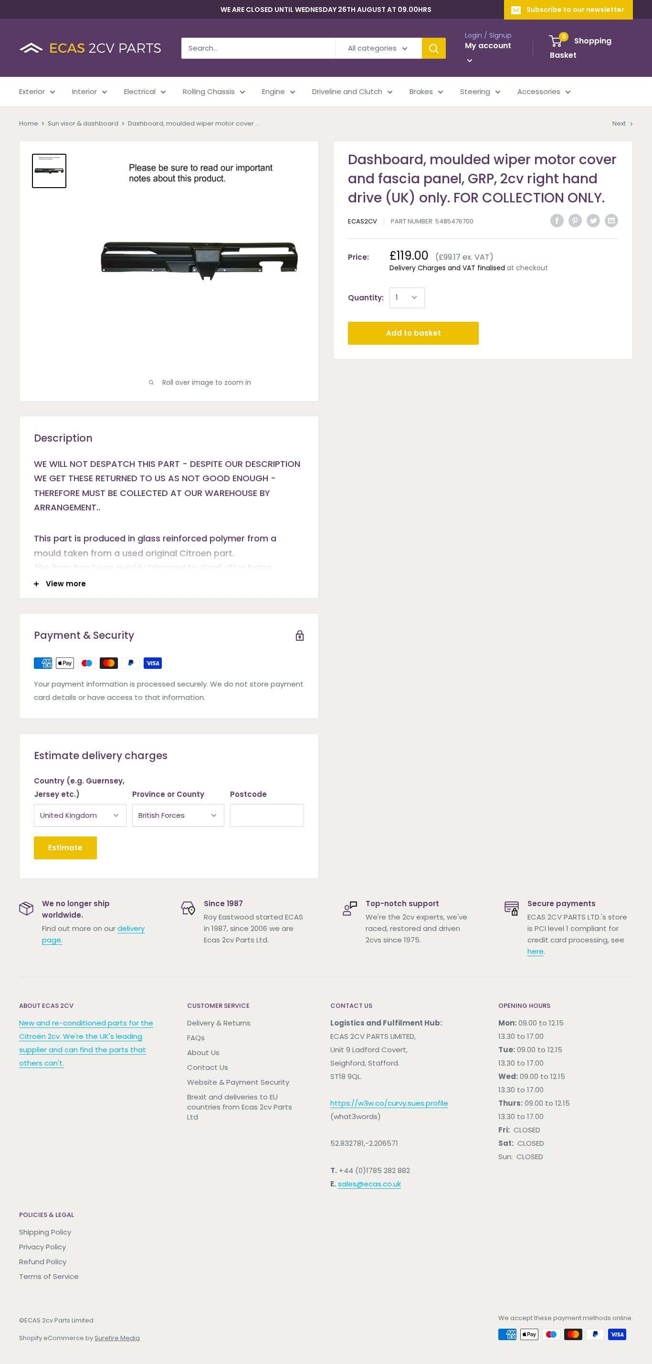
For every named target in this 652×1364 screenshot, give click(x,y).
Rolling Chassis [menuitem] (209, 91)
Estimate (65, 848)
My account (488, 45)
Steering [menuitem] (475, 91)
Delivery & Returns (219, 1023)
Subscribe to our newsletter (575, 9)
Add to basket (413, 333)
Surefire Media (117, 1338)
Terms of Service (49, 1276)
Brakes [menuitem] (421, 91)
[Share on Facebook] (557, 220)
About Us (203, 1052)
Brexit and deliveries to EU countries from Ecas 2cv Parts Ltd (239, 1107)
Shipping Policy (45, 1232)
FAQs (196, 1038)
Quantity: (366, 297)
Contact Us (207, 1067)
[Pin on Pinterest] (575, 220)
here (535, 951)
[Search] (434, 48)
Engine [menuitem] (273, 91)
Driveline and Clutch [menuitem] (347, 91)
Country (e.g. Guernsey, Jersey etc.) (79, 787)
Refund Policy (42, 1262)
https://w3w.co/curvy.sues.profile (389, 1103)
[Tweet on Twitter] (593, 220)
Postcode (248, 794)
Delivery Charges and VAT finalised (447, 267)
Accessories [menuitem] (538, 91)
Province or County (168, 794)
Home (28, 123)
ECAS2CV (362, 221)
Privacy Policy (42, 1247)
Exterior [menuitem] (32, 91)
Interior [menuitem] (84, 91)
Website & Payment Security (238, 1082)
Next (619, 123)
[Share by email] (611, 220)
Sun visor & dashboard (83, 123)
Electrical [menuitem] (140, 91)
